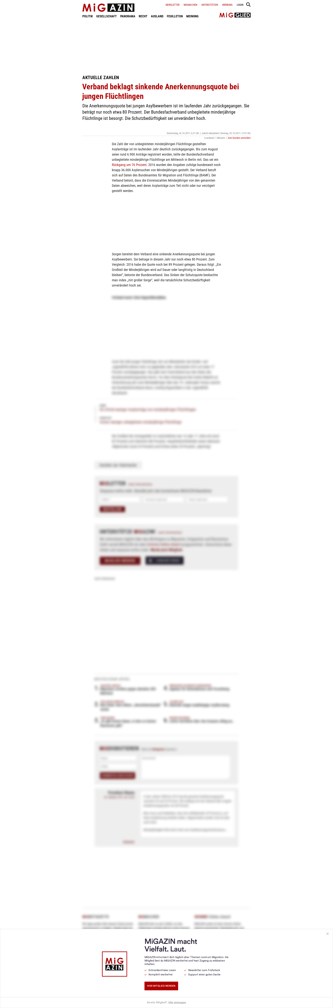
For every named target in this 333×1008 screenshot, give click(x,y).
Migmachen (190, 4)
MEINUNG (192, 16)
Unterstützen (209, 4)
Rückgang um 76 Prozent (129, 165)
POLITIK (87, 16)
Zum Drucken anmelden (239, 137)
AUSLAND (157, 16)
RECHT (143, 16)
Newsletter (173, 4)
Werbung (227, 4)
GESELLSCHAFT (106, 16)
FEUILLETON (175, 16)
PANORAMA (127, 16)
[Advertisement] (166, 46)
